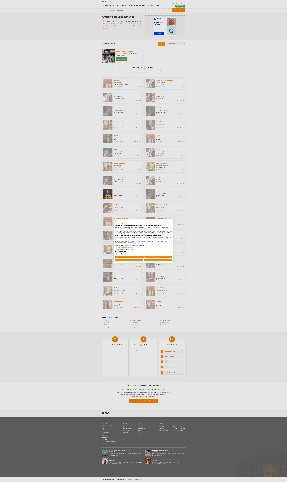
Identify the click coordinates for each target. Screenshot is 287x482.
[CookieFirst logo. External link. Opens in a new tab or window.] (115, 220)
